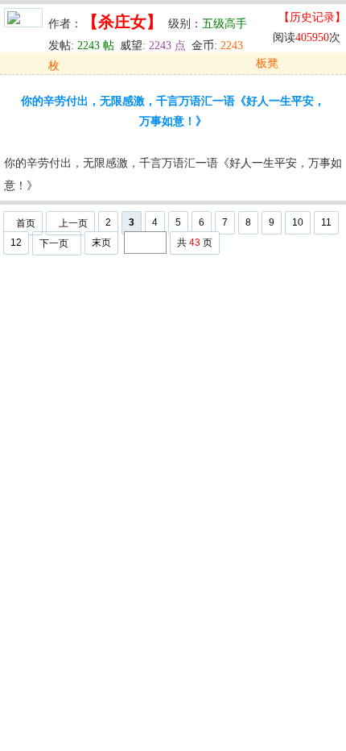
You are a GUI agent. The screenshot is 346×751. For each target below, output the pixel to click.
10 (297, 222)
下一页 (53, 243)
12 (16, 242)
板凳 (267, 63)
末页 (101, 242)
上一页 (73, 223)
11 (326, 222)
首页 (25, 223)
